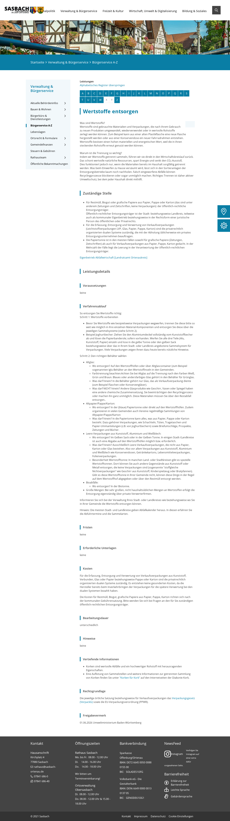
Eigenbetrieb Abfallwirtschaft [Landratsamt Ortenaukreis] (113, 257)
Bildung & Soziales (194, 11)
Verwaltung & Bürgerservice (79, 11)
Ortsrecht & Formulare (44, 138)
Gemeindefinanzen (42, 144)
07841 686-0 (41, 776)
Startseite (37, 62)
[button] (223, 211)
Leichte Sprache (180, 790)
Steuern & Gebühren (43, 151)
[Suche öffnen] (216, 10)
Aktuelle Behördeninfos (44, 103)
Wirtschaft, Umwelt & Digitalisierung (153, 11)
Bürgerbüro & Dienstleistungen (41, 117)
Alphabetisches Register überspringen (102, 85)
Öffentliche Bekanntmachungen (49, 164)
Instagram (177, 754)
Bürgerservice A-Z (41, 125)
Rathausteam (38, 157)
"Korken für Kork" (130, 677)
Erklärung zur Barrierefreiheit (180, 782)
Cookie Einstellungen (181, 816)
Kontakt (126, 816)
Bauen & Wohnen (41, 109)
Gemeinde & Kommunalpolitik (35, 11)
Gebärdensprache (181, 796)
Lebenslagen (38, 132)
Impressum (141, 816)
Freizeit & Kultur (113, 11)
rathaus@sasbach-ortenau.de (43, 769)
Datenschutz (158, 816)
